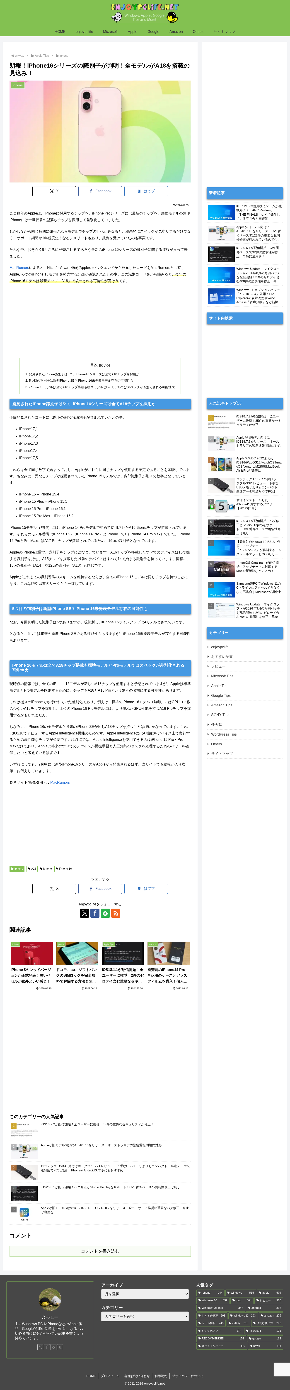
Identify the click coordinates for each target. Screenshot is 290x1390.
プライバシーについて (188, 1376)
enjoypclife (220, 647)
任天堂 (216, 725)
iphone (18, 868)
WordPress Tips (224, 734)
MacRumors (19, 268)
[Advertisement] (100, 321)
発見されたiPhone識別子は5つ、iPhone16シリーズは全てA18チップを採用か (84, 374)
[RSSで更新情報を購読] (115, 913)
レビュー (218, 666)
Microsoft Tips (222, 676)
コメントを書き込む (100, 1251)
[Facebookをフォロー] (94, 913)
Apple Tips (219, 686)
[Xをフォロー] (84, 913)
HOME (91, 1376)
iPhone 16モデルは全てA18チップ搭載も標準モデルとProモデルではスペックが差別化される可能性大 (102, 387)
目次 (94, 365)
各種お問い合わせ (137, 1376)
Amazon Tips (221, 705)
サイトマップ (222, 754)
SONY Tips (220, 715)
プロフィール (110, 1376)
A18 (33, 868)
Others (216, 744)
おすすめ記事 (222, 656)
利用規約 (161, 1376)
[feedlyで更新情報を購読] (105, 913)
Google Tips (221, 695)
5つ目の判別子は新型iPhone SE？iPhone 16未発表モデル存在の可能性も (81, 380)
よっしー (50, 1317)
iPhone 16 (65, 868)
